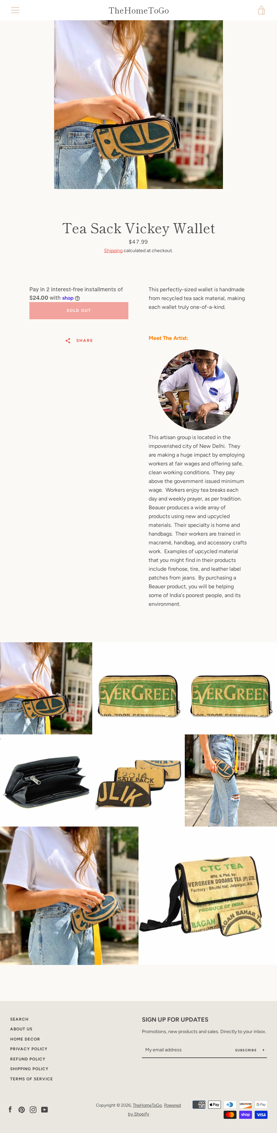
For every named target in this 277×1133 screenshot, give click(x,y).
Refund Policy (28, 1059)
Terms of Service (31, 1079)
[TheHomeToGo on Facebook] (10, 1109)
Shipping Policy (29, 1069)
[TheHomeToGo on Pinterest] (21, 1109)
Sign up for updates (175, 1019)
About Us (21, 1029)
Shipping (113, 250)
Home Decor (25, 1039)
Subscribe (246, 1050)
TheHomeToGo (138, 10)
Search (19, 1019)
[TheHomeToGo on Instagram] (33, 1109)
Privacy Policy (29, 1049)
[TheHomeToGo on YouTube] (44, 1109)
